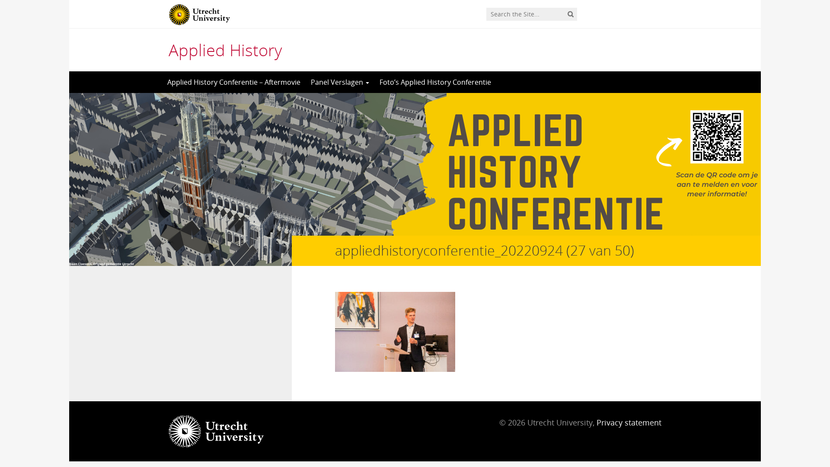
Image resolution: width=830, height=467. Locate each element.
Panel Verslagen (338, 82)
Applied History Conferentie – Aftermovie (233, 82)
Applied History (225, 49)
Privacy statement (629, 422)
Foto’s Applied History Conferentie (435, 82)
